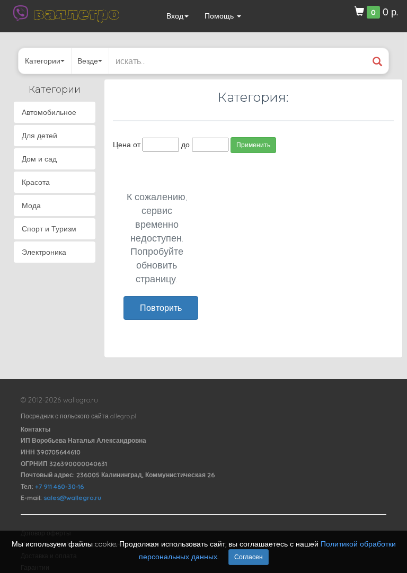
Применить (253, 145)
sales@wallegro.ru (72, 498)
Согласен (248, 557)
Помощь (220, 16)
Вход (174, 16)
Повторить (161, 307)
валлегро (76, 13)
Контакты (35, 429)
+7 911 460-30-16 (59, 486)
